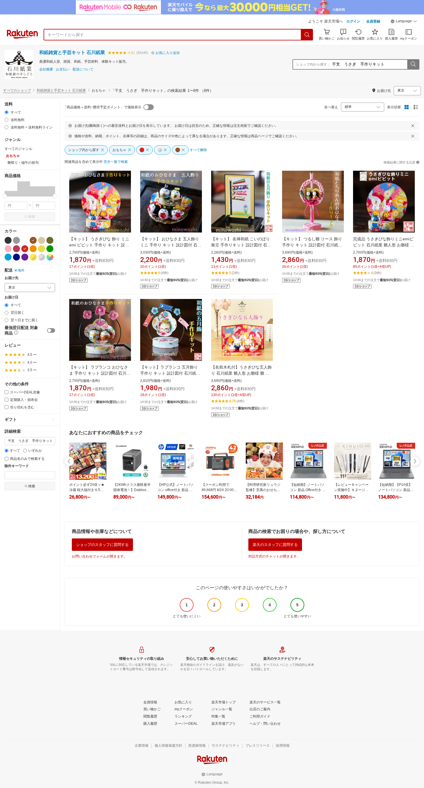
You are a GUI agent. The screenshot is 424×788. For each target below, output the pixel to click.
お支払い (63, 69)
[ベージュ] (41, 240)
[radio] (6, 112)
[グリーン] (49, 248)
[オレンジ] (33, 248)
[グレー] (16, 240)
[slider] (5, 196)
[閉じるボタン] (413, 125)
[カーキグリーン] (49, 240)
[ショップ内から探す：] (413, 64)
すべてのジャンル (18, 149)
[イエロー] (41, 248)
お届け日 (11, 297)
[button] (404, 22)
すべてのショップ (17, 90)
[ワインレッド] (16, 248)
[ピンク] (8, 248)
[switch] (51, 330)
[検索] (307, 34)
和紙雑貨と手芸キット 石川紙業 (72, 52)
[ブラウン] (33, 240)
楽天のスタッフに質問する (275, 544)
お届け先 (11, 278)
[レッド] (24, 248)
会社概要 (46, 69)
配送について (83, 69)
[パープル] (24, 257)
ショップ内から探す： (313, 64)
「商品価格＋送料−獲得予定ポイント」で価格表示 (102, 107)
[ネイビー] (16, 257)
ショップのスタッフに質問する (102, 544)
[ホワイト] (24, 240)
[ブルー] (8, 257)
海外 (21, 270)
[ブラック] (8, 240)
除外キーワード (17, 466)
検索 (31, 217)
